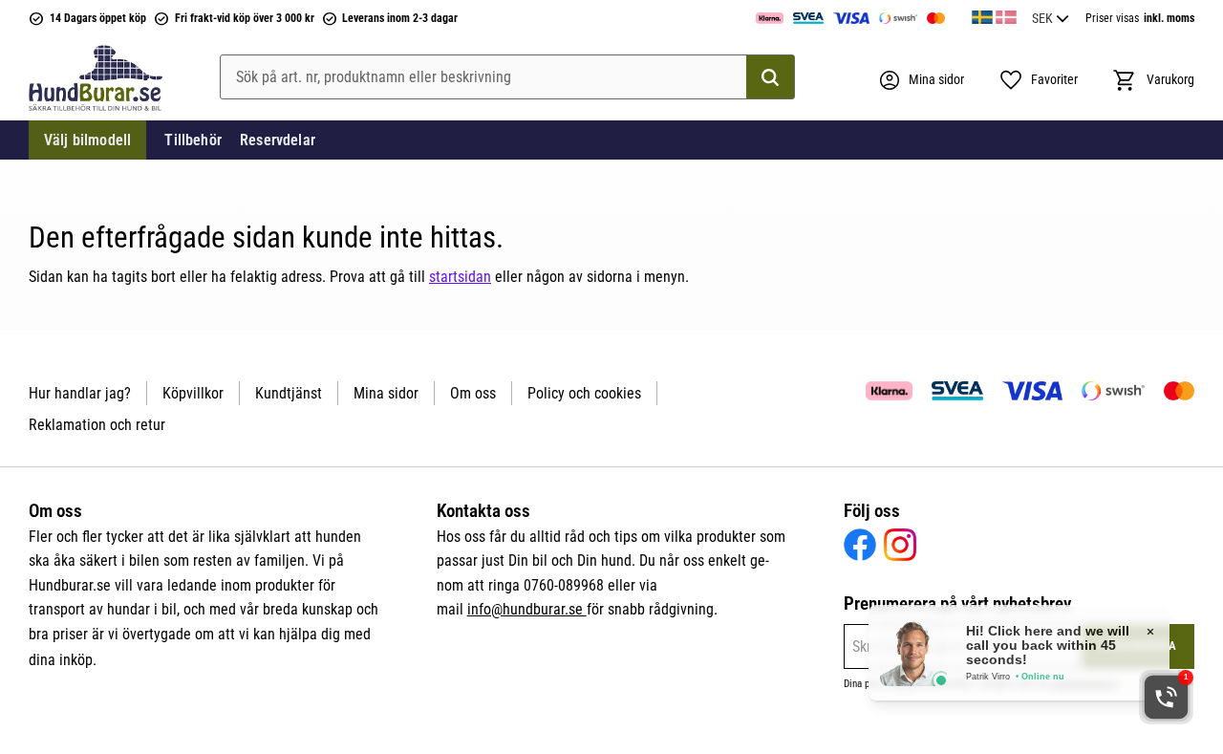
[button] (1038, 80)
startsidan (460, 277)
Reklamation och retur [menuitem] (97, 425)
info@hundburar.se (527, 609)
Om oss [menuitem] (473, 393)
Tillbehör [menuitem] (192, 140)
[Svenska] (982, 14)
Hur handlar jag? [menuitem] (80, 393)
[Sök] (770, 77)
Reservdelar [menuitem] (277, 140)
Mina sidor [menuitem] (386, 393)
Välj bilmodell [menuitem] (87, 140)
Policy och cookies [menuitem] (584, 393)
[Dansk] (1006, 14)
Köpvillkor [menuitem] (193, 393)
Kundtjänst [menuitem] (288, 393)
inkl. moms (1169, 18)
